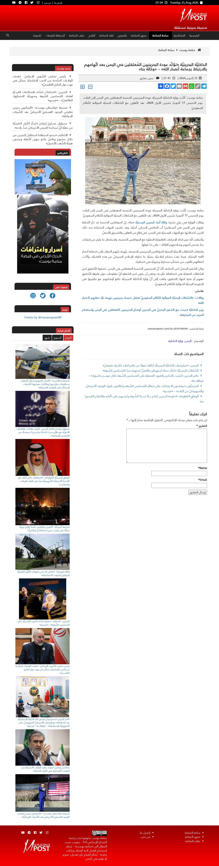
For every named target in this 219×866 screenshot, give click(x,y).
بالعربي (122, 35)
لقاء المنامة (106, 35)
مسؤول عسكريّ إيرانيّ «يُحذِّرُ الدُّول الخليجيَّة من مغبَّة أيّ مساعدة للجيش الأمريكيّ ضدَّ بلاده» (43, 125)
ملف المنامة (76, 35)
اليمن (188, 341)
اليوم (68, 337)
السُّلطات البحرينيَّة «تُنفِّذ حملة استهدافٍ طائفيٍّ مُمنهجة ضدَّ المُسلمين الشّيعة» (151, 370)
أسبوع (57, 337)
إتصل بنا (58, 3)
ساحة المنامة (160, 35)
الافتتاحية (179, 35)
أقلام (92, 35)
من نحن (47, 3)
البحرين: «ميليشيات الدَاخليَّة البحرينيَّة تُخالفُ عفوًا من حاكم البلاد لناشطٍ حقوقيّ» (151, 365)
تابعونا (37, 35)
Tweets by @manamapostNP (43, 317)
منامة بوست (187, 50)
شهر (47, 337)
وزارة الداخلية (175, 341)
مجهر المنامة (138, 35)
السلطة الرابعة (56, 35)
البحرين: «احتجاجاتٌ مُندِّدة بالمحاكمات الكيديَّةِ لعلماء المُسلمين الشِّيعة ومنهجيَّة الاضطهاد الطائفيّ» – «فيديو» (43, 96)
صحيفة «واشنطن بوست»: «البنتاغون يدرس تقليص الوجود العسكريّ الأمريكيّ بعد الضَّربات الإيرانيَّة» (43, 111)
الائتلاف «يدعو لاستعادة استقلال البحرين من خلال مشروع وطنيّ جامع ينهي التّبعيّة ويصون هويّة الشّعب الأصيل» (43, 139)
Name (202, 468)
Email (202, 480)
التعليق (201, 426)
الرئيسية (194, 35)
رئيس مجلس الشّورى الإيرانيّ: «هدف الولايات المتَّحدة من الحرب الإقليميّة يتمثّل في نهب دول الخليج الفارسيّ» (43, 80)
